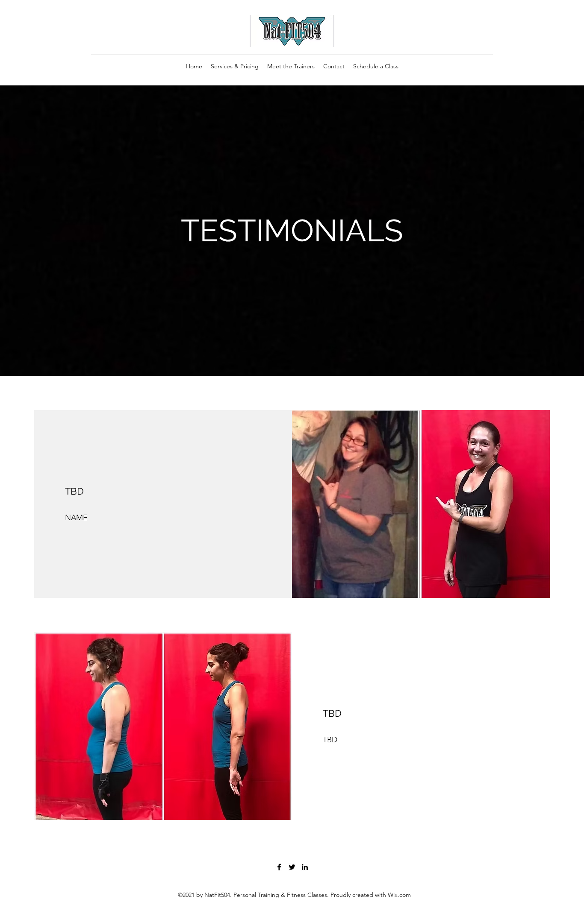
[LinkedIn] (305, 867)
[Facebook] (279, 867)
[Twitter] (292, 867)
